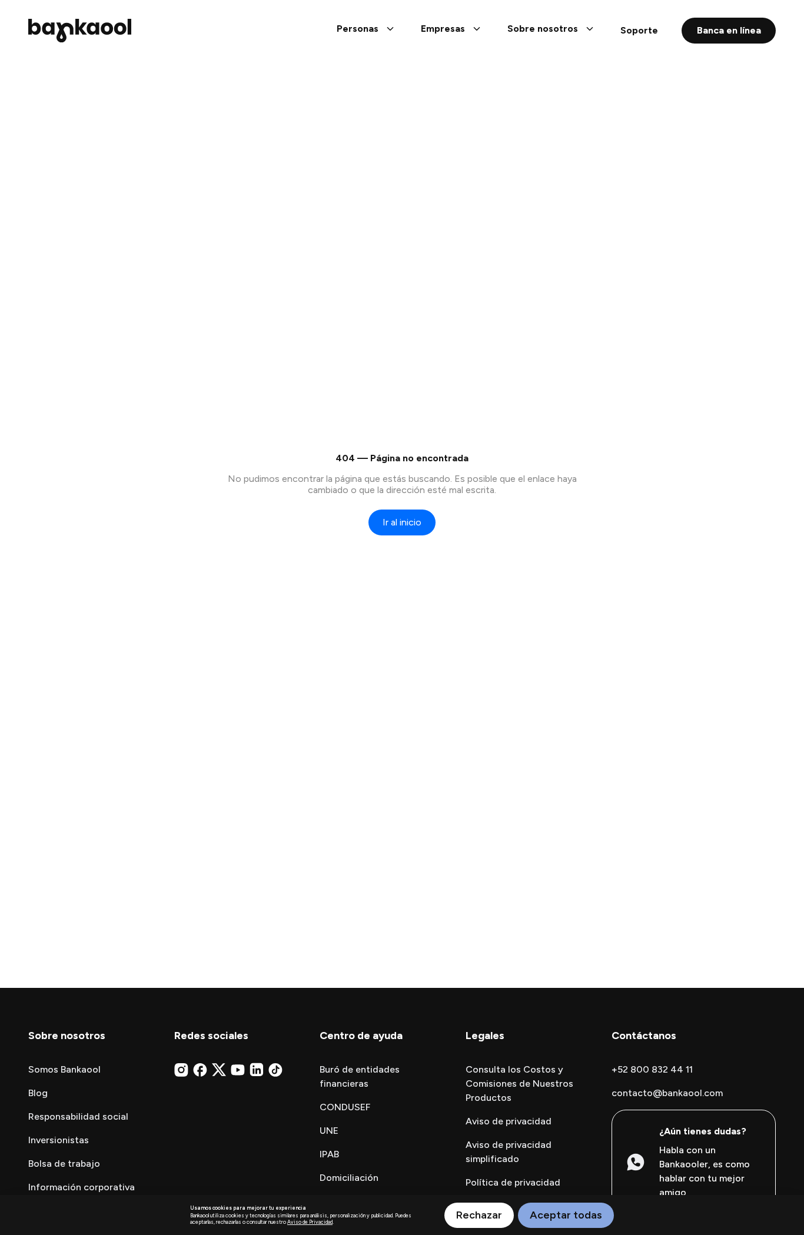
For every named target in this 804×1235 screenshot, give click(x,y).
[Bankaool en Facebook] (200, 1070)
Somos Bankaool (64, 1069)
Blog (38, 1092)
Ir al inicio (402, 522)
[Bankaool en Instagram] (181, 1070)
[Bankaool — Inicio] (79, 30)
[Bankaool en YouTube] (238, 1070)
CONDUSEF (345, 1107)
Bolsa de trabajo (64, 1163)
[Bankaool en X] (219, 1070)
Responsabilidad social (78, 1116)
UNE (329, 1130)
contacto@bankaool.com (667, 1092)
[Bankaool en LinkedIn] (257, 1070)
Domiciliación (349, 1177)
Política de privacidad (513, 1182)
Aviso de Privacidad (310, 1222)
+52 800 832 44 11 (652, 1069)
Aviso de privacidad (508, 1121)
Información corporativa (81, 1187)
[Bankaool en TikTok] (275, 1070)
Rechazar (479, 1215)
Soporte (639, 30)
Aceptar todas (566, 1215)
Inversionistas (58, 1140)
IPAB (329, 1154)
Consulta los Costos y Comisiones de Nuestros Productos (519, 1083)
